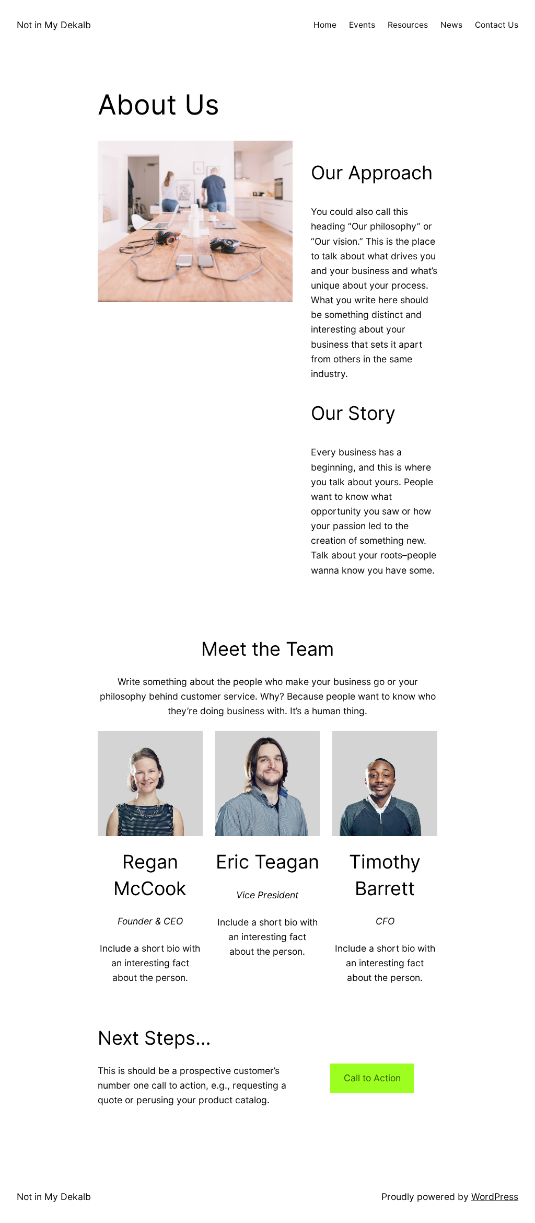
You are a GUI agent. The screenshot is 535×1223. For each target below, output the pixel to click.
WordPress (494, 1196)
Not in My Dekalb (54, 24)
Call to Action (372, 1077)
